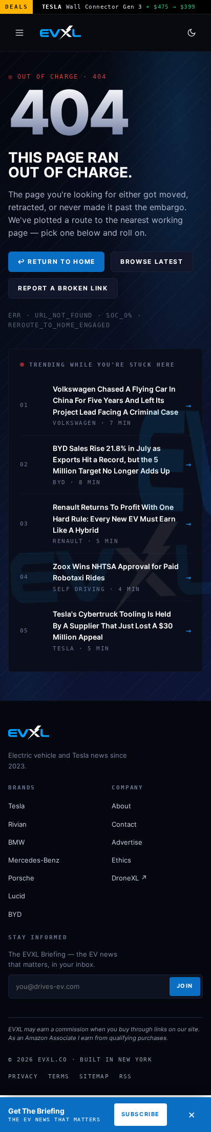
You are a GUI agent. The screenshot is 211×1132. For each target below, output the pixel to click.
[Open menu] (19, 32)
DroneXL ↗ (129, 878)
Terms (58, 1076)
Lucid (16, 896)
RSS (125, 1076)
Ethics (121, 860)
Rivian (17, 824)
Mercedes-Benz (33, 860)
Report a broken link (63, 288)
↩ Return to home (56, 261)
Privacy (23, 1076)
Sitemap (94, 1076)
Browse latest (151, 261)
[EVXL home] (60, 33)
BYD (15, 914)
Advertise (127, 842)
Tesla (16, 806)
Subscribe (140, 1114)
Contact (124, 824)
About (121, 806)
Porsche (21, 878)
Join (185, 985)
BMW (16, 842)
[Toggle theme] (191, 32)
